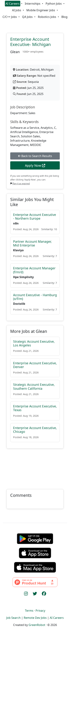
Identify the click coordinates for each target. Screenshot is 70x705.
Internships (32, 4)
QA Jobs (27, 17)
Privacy (40, 611)
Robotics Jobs (47, 17)
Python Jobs (54, 4)
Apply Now (33, 165)
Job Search (13, 618)
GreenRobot (37, 625)
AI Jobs (16, 10)
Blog (64, 17)
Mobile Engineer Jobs (40, 10)
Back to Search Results (36, 156)
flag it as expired (21, 183)
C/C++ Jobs (10, 17)
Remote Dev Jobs (35, 618)
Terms (29, 611)
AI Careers (13, 4)
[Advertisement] (35, 466)
